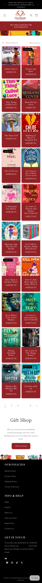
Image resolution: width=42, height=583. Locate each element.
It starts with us (30, 387)
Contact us (9, 529)
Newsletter (9, 523)
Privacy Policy (10, 476)
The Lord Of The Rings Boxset (31, 353)
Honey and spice (31, 70)
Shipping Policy (11, 482)
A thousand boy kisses (11, 207)
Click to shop (21, 446)
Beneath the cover (31, 103)
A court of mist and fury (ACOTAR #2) (31, 317)
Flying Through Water (11, 353)
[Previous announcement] (4, 4)
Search (8, 507)
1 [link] (5, 405)
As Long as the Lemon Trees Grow (31, 173)
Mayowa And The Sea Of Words (11, 246)
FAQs (7, 502)
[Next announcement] (37, 4)
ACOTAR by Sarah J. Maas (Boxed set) (31, 246)
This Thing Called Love (11, 103)
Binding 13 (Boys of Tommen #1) (31, 137)
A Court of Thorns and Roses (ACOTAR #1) (31, 209)
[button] (4, 15)
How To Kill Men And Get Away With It (30, 282)
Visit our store (11, 518)
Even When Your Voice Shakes (11, 317)
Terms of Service (12, 487)
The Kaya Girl (11, 135)
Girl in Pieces (11, 171)
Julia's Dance (11, 69)
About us (8, 513)
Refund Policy (10, 471)
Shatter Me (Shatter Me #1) (11, 388)
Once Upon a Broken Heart (11, 281)
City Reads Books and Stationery (20, 578)
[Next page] (36, 405)
